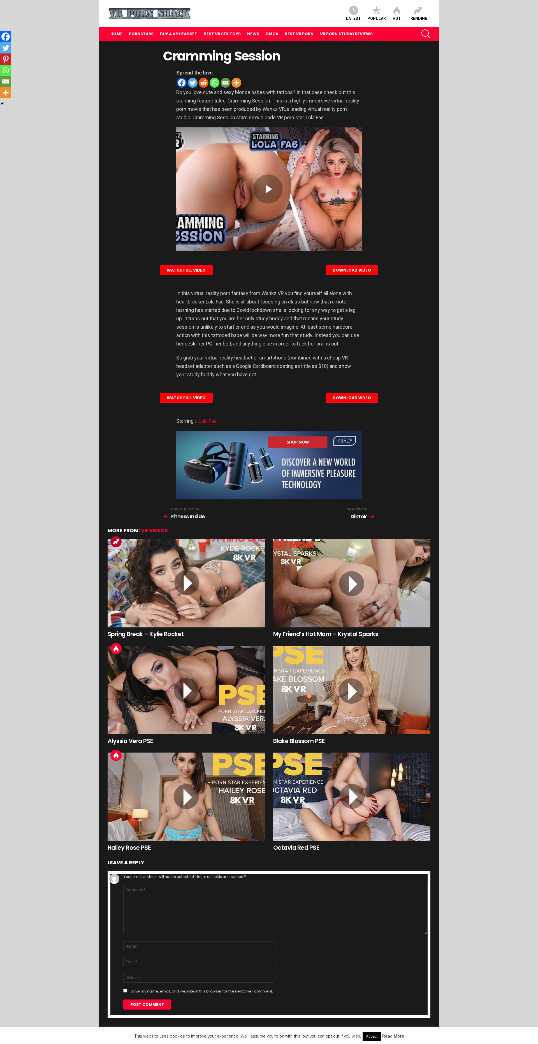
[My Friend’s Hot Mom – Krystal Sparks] (351, 583)
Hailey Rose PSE (129, 848)
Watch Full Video (186, 270)
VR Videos (154, 530)
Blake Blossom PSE (299, 741)
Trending (418, 18)
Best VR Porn (299, 34)
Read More (393, 1036)
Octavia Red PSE (296, 848)
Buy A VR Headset (178, 34)
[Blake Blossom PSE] (351, 690)
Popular (376, 18)
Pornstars (141, 34)
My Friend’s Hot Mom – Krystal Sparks (325, 634)
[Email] (225, 83)
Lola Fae (208, 421)
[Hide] (2, 103)
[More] (236, 83)
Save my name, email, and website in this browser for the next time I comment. (202, 991)
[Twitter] (193, 83)
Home (116, 34)
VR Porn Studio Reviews (346, 34)
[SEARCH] (425, 34)
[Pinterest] (5, 59)
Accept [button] (372, 1036)
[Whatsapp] (214, 83)
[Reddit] (203, 83)
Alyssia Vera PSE (130, 741)
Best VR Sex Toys (222, 34)
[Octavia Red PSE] (351, 797)
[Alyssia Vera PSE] (186, 690)
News (253, 34)
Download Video (352, 270)
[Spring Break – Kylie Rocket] (186, 583)
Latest (353, 18)
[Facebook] (182, 83)
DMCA (272, 34)
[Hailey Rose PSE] (186, 797)
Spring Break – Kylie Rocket (146, 634)
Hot (397, 18)
